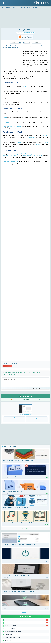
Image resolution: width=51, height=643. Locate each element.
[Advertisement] (25, 18)
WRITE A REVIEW (8, 365)
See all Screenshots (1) (25, 414)
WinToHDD (31, 137)
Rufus (5, 117)
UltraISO (19, 142)
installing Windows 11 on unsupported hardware (27, 154)
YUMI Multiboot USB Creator (12, 126)
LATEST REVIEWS (9, 363)
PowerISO (45, 142)
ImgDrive (37, 144)
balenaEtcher (7, 122)
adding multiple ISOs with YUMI (32, 155)
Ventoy (25, 86)
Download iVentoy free (10, 161)
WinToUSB (45, 135)
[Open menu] (3, 3)
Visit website (36, 420)
